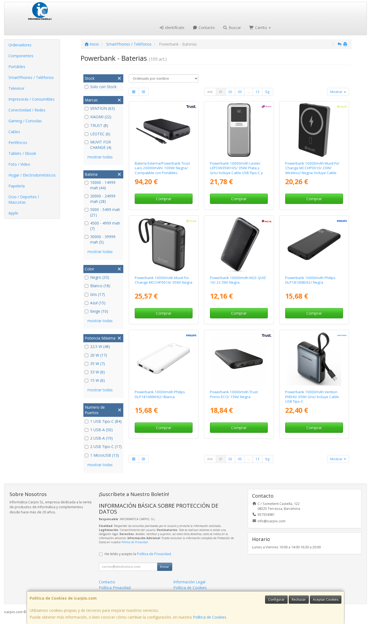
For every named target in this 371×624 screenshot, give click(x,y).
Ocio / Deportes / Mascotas (23, 199)
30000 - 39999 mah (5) (102, 239)
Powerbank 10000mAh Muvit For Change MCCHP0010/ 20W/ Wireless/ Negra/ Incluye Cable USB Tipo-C (312, 170)
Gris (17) (97, 294)
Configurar (276, 599)
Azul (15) (97, 302)
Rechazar (299, 599)
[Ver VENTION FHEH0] (314, 359)
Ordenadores (20, 44)
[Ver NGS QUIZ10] (239, 244)
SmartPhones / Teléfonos (31, 77)
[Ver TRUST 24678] (239, 359)
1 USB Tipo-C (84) (106, 421)
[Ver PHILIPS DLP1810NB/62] (314, 244)
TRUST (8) (99, 125)
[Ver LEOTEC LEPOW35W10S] (239, 130)
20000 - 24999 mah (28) (102, 198)
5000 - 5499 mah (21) (105, 212)
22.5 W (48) (100, 346)
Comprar (163, 198)
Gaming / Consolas (25, 120)
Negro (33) (99, 277)
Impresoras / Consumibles (31, 99)
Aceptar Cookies (325, 599)
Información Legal (189, 581)
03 (240, 91)
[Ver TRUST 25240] (163, 130)
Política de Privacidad (134, 542)
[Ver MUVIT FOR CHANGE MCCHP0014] (163, 244)
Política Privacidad (115, 587)
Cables (14, 131)
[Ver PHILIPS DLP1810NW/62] (163, 359)
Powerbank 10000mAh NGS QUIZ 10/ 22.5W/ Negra (238, 280)
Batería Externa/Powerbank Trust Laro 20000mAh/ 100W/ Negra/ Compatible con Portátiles (162, 168)
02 (230, 91)
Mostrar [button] (336, 91)
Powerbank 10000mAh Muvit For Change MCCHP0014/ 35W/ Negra (163, 280)
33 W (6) (97, 372)
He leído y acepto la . (138, 554)
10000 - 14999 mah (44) (102, 185)
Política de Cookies (209, 617)
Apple (13, 213)
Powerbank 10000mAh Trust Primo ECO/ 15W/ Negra (234, 394)
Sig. (267, 91)
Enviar (164, 566)
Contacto (206, 27)
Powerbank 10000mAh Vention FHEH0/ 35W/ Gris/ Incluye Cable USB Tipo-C (312, 396)
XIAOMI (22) (100, 116)
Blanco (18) (100, 285)
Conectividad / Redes (26, 110)
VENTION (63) (102, 108)
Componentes (20, 55)
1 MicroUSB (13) (104, 455)
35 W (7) (97, 363)
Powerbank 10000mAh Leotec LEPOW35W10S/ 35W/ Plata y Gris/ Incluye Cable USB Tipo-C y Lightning (236, 170)
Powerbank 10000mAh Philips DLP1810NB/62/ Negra (310, 280)
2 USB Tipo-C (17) (106, 446)
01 (221, 91)
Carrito (261, 27)
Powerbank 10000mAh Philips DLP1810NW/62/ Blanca (160, 394)
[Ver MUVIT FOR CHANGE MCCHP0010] (314, 130)
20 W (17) (98, 355)
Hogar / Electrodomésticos (32, 175)
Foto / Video (19, 164)
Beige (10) (99, 311)
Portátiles (16, 66)
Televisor (16, 88)
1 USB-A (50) (101, 429)
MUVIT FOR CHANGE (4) (100, 144)
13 (257, 91)
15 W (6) (97, 380)
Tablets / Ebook (22, 153)
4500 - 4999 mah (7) (105, 225)
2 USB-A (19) (101, 438)
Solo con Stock (103, 86)
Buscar (234, 27)
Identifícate (174, 27)
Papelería (16, 185)
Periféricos (17, 142)
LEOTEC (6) (100, 133)
